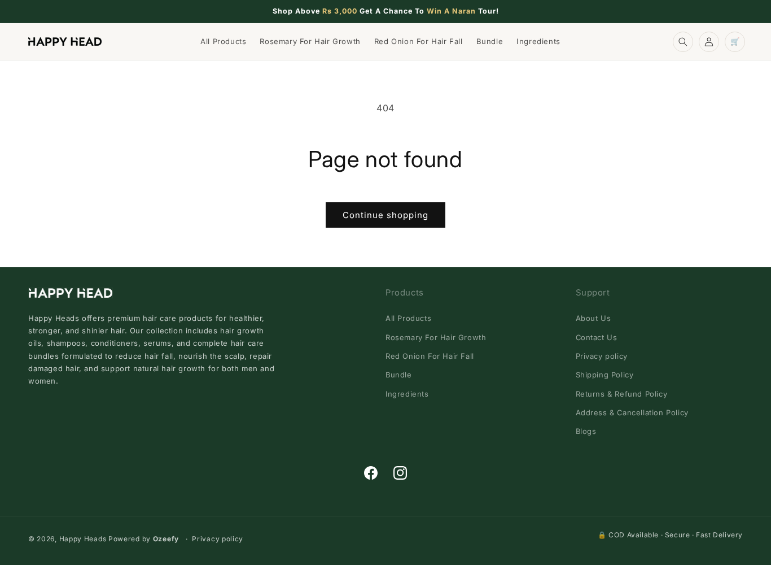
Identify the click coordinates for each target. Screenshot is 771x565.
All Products (408, 318)
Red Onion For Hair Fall (430, 355)
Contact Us (596, 337)
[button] (683, 42)
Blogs (586, 431)
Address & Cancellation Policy (632, 412)
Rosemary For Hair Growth (436, 337)
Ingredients (407, 393)
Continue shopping (385, 215)
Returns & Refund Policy (622, 393)
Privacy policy (602, 355)
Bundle (399, 374)
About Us (593, 318)
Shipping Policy (605, 374)
